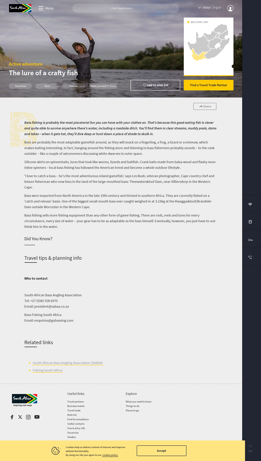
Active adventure (25, 64)
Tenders (71, 437)
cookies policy (110, 455)
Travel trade (73, 410)
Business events (76, 406)
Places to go (132, 410)
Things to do (132, 406)
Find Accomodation (78, 419)
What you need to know (138, 401)
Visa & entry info (76, 428)
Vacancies (72, 432)
